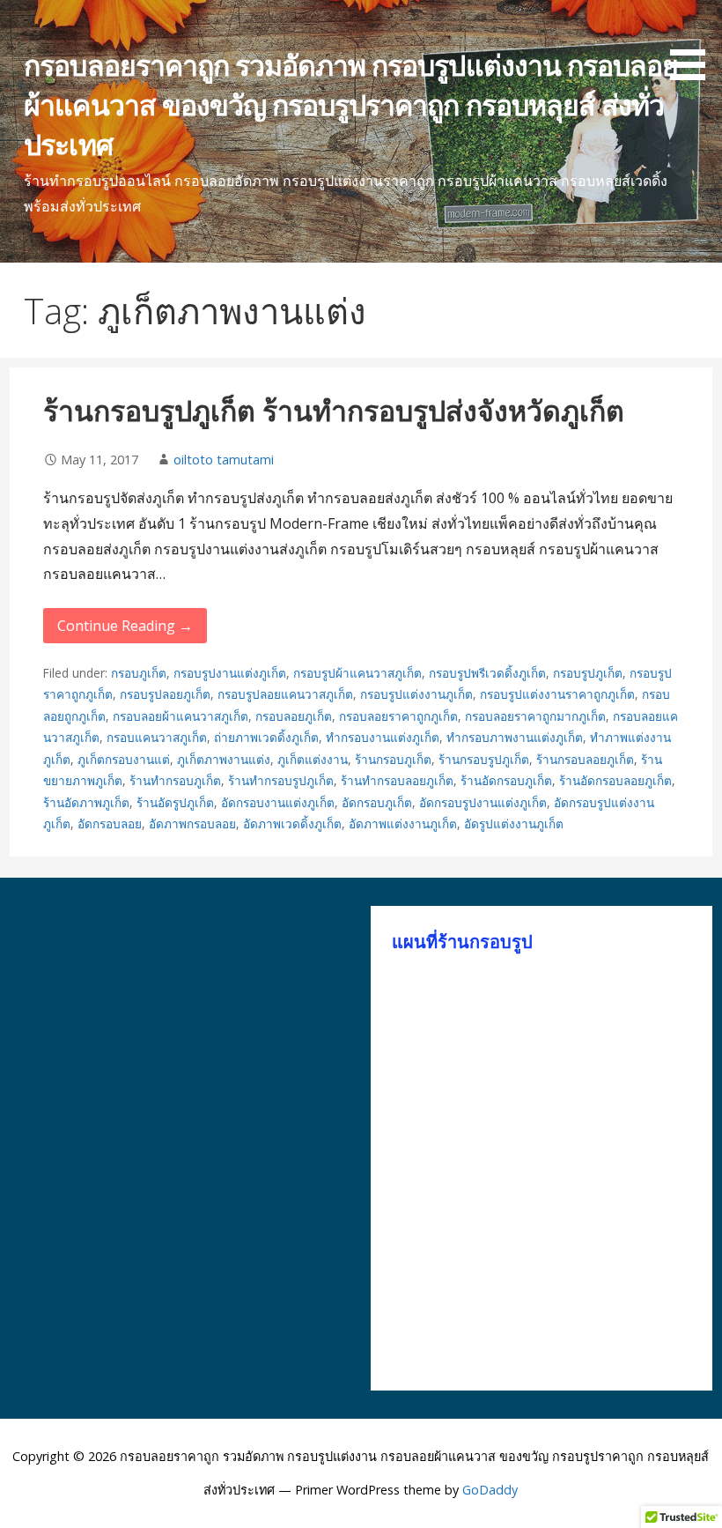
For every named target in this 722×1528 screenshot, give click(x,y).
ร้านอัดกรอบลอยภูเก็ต (615, 780)
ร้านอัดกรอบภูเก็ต (506, 780)
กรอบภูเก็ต (138, 672)
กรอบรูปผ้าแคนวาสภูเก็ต (357, 672)
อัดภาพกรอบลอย (192, 823)
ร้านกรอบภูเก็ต (393, 759)
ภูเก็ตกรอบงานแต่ (123, 759)
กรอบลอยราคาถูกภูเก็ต (398, 716)
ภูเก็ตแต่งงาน (312, 759)
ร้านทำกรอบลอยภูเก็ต (397, 780)
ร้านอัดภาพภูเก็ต (86, 802)
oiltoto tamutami (223, 459)
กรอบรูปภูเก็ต (588, 672)
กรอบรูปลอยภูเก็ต (165, 694)
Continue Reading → (125, 625)
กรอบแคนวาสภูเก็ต (157, 737)
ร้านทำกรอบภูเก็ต (175, 780)
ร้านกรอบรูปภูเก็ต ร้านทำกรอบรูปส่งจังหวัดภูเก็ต (333, 410)
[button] (694, 43)
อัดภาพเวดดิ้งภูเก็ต (292, 823)
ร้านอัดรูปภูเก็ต (175, 802)
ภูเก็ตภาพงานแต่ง (223, 759)
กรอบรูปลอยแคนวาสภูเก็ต (285, 694)
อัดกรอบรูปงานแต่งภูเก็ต (483, 802)
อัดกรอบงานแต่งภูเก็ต (278, 802)
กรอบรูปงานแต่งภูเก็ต (229, 672)
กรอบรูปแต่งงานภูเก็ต (416, 694)
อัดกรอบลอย (109, 823)
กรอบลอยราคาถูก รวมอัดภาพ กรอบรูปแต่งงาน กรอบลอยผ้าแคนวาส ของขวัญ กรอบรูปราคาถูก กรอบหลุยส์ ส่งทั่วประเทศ (351, 104)
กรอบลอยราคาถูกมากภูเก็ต (535, 716)
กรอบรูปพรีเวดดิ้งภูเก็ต (487, 672)
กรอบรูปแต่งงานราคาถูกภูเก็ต (557, 694)
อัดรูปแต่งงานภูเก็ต (514, 823)
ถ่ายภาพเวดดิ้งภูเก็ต (266, 737)
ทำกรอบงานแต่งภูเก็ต (382, 737)
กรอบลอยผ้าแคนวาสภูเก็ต (180, 716)
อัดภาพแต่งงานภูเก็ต (403, 823)
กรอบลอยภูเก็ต (293, 716)
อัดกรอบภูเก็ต (377, 802)
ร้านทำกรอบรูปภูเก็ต (281, 780)
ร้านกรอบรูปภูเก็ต (483, 759)
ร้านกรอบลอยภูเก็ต (585, 759)
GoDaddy (490, 1489)
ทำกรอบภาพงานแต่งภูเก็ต (514, 737)
